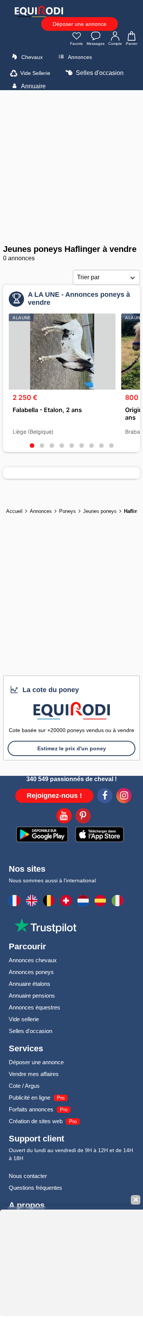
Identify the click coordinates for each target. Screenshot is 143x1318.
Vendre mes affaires (34, 1074)
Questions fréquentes (35, 1187)
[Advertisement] (71, 167)
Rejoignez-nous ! (54, 795)
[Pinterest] (83, 817)
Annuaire (33, 86)
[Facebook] (104, 796)
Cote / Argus (24, 1085)
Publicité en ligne (29, 1097)
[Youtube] (64, 817)
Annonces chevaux (33, 960)
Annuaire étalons (29, 984)
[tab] (32, 445)
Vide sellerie (24, 1019)
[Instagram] (124, 796)
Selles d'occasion (99, 73)
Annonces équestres (34, 1007)
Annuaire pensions (32, 995)
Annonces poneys (31, 972)
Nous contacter (28, 1176)
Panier (131, 43)
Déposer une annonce (79, 24)
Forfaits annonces (31, 1109)
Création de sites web (36, 1121)
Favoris (76, 43)
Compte (115, 43)
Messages (95, 43)
